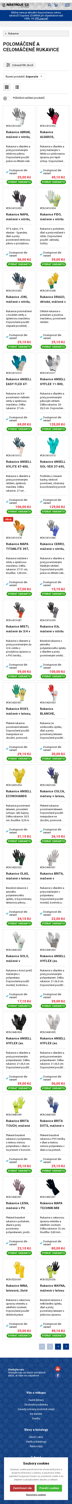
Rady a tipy (36, 1446)
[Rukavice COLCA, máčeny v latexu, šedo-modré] (53, 775)
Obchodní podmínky (36, 1404)
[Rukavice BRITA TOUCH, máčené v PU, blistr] (19, 1104)
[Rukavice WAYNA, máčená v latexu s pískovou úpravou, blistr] (53, 1269)
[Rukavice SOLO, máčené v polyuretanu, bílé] (19, 940)
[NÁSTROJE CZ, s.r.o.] (14, 5)
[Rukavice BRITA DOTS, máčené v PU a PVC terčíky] (53, 1104)
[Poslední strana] (66, 1347)
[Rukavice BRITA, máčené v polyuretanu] (53, 857)
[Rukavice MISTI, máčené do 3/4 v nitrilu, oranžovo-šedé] (19, 610)
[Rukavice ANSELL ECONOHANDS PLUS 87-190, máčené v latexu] (19, 775)
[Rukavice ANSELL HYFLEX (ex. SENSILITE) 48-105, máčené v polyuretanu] (53, 1022)
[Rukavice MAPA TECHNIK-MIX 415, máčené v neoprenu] (53, 1187)
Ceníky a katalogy (36, 1441)
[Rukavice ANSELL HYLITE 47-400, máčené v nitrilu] (19, 445)
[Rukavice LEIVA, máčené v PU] (19, 1187)
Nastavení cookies (36, 1494)
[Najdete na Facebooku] (58, 1376)
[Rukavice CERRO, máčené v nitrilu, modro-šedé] (53, 528)
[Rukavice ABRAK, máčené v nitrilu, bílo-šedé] (19, 116)
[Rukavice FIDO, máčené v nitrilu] (53, 198)
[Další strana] (58, 1347)
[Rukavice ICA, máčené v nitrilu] (53, 610)
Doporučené (33, 76)
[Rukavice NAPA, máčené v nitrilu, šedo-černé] (19, 198)
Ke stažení (36, 1413)
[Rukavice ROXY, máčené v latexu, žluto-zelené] (19, 692)
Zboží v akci (36, 1437)
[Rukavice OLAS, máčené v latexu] (19, 857)
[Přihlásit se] (49, 5)
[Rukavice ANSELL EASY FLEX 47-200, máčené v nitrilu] (19, 363)
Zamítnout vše (22, 1488)
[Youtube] (58, 1369)
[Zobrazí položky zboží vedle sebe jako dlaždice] (6, 87)
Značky (36, 1418)
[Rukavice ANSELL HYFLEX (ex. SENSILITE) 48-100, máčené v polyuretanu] (53, 940)
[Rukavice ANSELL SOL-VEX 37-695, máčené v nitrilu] (53, 445)
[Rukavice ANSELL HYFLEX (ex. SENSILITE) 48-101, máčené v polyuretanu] (19, 1022)
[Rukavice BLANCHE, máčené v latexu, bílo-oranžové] (53, 692)
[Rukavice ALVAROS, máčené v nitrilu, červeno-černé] (53, 116)
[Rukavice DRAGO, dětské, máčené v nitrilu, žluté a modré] (53, 280)
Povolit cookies (49, 1488)
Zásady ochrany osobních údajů (36, 1409)
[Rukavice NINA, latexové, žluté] (19, 1269)
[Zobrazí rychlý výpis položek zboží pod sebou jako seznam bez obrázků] (17, 87)
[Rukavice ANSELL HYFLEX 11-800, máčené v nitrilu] (53, 363)
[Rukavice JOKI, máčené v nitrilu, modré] (19, 280)
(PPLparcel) (41, 18)
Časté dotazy (36, 1399)
